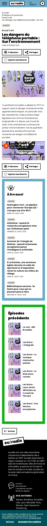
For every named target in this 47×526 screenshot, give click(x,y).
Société (6, 25)
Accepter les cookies (29, 522)
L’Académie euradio (24, 488)
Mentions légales (23, 491)
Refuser (10, 522)
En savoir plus (35, 518)
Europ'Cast (7, 17)
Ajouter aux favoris (17, 60)
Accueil (5, 12)
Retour (11, 431)
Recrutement (21, 486)
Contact (19, 484)
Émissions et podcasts (12, 15)
